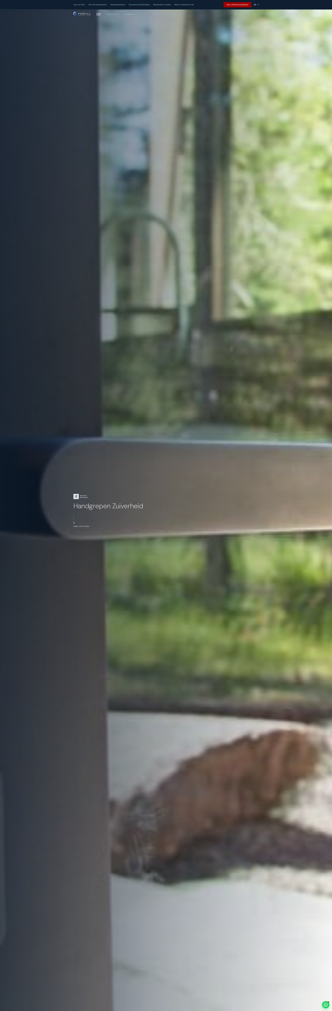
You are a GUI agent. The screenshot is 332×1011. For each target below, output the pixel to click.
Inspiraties (129, 14)
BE (255, 5)
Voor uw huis (79, 5)
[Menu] (98, 14)
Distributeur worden (162, 5)
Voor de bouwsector (97, 5)
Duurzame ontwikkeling (139, 5)
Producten (112, 14)
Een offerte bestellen (237, 5)
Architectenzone (117, 5)
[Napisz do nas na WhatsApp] (325, 1004)
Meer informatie (81, 526)
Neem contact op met (184, 5)
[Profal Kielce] (81, 14)
